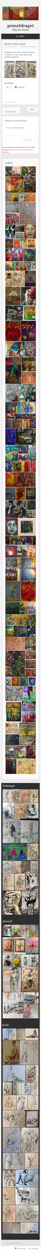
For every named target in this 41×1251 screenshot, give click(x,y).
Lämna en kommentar (30, 46)
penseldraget (20, 25)
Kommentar (28, 140)
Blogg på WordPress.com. (13, 1243)
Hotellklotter (10, 111)
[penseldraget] (20, 20)
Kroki (33, 109)
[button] (9, 69)
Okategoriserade (11, 102)
